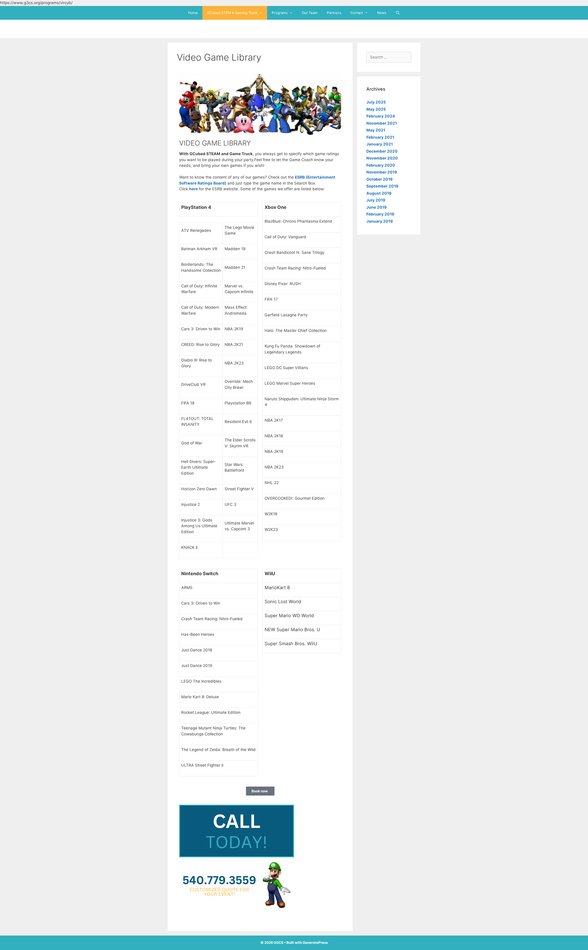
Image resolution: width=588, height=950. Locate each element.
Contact (356, 13)
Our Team (310, 13)
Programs (280, 13)
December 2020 (382, 151)
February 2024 (380, 116)
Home (193, 13)
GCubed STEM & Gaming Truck (232, 13)
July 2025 (376, 102)
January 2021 (379, 144)
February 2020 (380, 165)
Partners (334, 13)
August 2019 (378, 193)
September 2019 (382, 186)
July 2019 (375, 200)
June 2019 (376, 207)
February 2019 (380, 214)
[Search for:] (388, 57)
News (381, 13)
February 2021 (380, 137)
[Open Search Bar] (397, 13)
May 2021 (375, 130)
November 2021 (381, 123)
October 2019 (379, 179)
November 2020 (382, 158)
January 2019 (379, 221)
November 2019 (381, 172)
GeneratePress (315, 942)
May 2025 (376, 109)
